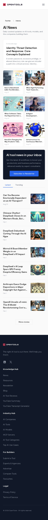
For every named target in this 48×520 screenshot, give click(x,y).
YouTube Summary (11, 401)
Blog (5, 391)
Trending (19, 185)
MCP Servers (9, 435)
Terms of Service (10, 497)
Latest (8, 185)
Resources (8, 380)
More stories (24, 322)
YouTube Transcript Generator (16, 406)
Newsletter (8, 385)
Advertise (7, 468)
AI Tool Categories (11, 440)
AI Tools (6, 424)
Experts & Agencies (11, 463)
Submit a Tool (9, 458)
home (7, 21)
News (5, 375)
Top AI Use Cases (10, 445)
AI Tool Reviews (10, 396)
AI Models (7, 430)
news (18, 21)
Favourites (7, 479)
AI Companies (9, 419)
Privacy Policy (9, 492)
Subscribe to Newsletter (24, 173)
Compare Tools (9, 474)
